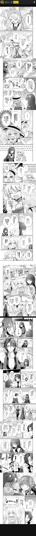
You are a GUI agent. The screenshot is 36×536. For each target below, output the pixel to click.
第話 (16, 2)
